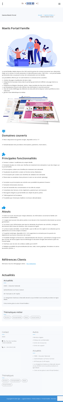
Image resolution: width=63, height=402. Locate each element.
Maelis (26, 317)
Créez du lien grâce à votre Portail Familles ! (16, 303)
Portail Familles (35, 317)
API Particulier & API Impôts (12, 294)
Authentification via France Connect (14, 290)
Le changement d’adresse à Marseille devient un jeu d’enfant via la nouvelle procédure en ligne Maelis (46, 365)
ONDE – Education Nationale (12, 286)
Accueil (40, 15)
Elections (7, 317)
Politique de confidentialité (41, 340)
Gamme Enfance (49, 15)
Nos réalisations (31, 263)
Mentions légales (38, 337)
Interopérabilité (17, 317)
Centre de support (39, 345)
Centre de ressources (40, 343)
